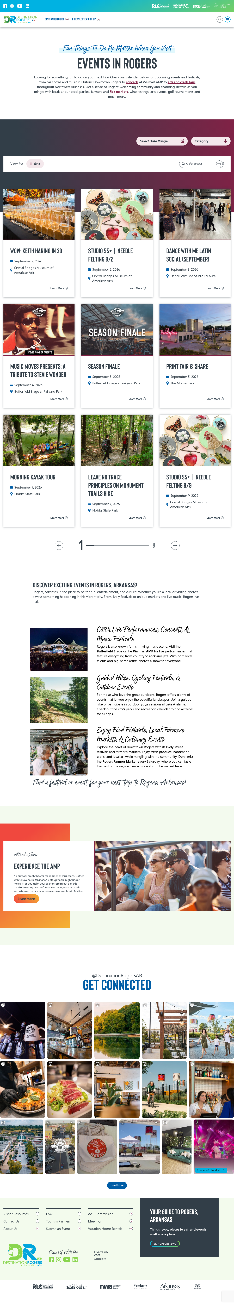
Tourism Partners (58, 1221)
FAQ (49, 1214)
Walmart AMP (143, 651)
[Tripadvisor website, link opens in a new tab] (197, 1286)
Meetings (95, 1221)
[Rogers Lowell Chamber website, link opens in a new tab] (43, 1286)
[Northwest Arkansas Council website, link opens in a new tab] (110, 1287)
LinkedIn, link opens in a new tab (27, 6)
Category (201, 141)
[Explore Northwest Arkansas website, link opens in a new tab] (140, 1286)
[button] (59, 545)
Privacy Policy (101, 1251)
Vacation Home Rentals (105, 1229)
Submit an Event (58, 1229)
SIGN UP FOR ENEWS (165, 1243)
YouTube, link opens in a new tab (19, 6)
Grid (37, 164)
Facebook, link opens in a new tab (5, 6)
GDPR (97, 1255)
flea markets (119, 92)
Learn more (26, 899)
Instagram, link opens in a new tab (12, 6)
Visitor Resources (16, 1214)
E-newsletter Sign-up (84, 19)
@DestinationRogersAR (117, 975)
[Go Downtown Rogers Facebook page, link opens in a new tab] (76, 1286)
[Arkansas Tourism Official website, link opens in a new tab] (170, 1286)
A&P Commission (100, 1214)
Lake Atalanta (175, 704)
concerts (132, 82)
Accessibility (100, 1258)
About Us (10, 1229)
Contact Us (11, 1221)
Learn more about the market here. (157, 766)
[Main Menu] (228, 19)
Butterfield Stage (109, 651)
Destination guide (54, 19)
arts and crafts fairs (181, 82)
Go (219, 163)
